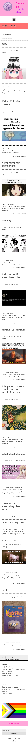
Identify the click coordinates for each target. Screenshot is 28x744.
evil (15, 315)
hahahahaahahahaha (13, 453)
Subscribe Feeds (7, 38)
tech (16, 372)
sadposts (13, 91)
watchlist (5, 443)
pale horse (18, 576)
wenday (18, 264)
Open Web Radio (8, 694)
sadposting (5, 91)
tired (20, 578)
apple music (12, 262)
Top (14, 741)
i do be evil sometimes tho (11, 276)
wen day (6, 220)
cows (21, 644)
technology (5, 210)
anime (16, 644)
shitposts (5, 93)
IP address (12, 206)
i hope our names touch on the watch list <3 (13, 389)
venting (4, 580)
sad (20, 491)
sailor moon (22, 646)
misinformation (6, 152)
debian (11, 374)
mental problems (12, 491)
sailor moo (13, 646)
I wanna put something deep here (11, 506)
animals (11, 574)
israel (11, 150)
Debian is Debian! (13, 329)
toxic (3, 319)
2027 (4, 43)
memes (12, 87)
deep (16, 574)
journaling (5, 576)
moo (7, 646)
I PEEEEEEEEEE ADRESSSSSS (11, 164)
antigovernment (13, 439)
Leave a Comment (20, 156)
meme (18, 89)
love (19, 315)
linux (22, 374)
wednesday (11, 264)
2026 (10, 89)
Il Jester (19, 740)
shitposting (21, 91)
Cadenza (20, 4)
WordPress (17, 738)
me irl (6, 590)
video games (22, 493)
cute (21, 439)
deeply (11, 315)
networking (5, 208)
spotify (4, 264)
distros (16, 374)
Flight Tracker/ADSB (10, 687)
